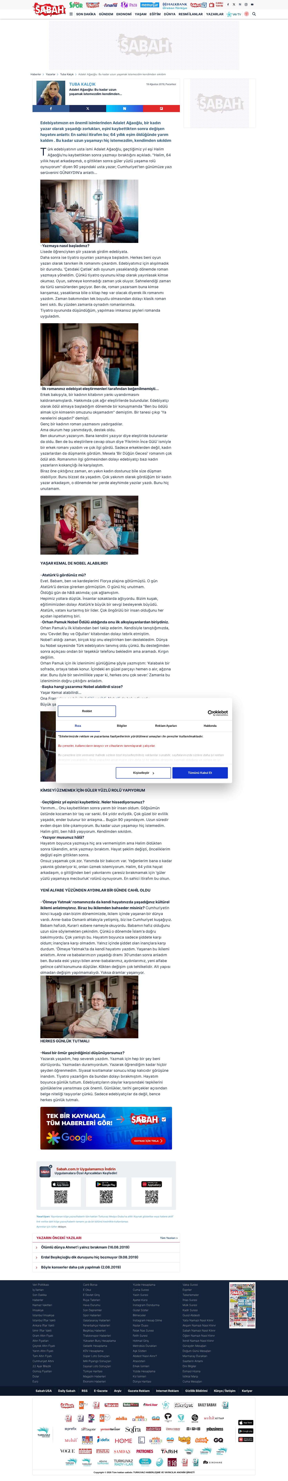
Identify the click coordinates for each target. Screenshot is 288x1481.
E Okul (87, 1289)
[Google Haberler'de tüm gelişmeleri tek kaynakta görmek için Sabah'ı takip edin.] (106, 1130)
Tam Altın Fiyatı (42, 1356)
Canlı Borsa (90, 1284)
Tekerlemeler (191, 1294)
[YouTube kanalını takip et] (252, 4)
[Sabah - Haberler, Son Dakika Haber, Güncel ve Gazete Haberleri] (49, 9)
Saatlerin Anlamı (193, 1361)
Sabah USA (44, 1391)
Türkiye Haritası (92, 1371)
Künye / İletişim (224, 1391)
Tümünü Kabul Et (200, 772)
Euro (35, 1381)
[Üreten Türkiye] (175, 4)
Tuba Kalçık (67, 74)
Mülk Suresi (190, 1305)
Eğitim (155, 14)
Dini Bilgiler (189, 1366)
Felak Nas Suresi (143, 1330)
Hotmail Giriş (141, 1340)
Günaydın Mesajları (194, 1345)
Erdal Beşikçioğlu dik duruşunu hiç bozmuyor (89, 1257)
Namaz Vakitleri (42, 1305)
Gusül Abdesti (191, 1315)
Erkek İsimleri (141, 1366)
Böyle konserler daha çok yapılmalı (80, 1267)
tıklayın (62, 1226)
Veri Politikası (41, 1284)
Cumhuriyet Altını (43, 1361)
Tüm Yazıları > (169, 1237)
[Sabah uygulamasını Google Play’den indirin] (106, 1192)
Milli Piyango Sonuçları (97, 1361)
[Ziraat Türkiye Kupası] (247, 14)
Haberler (36, 74)
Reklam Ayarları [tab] (166, 725)
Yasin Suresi (140, 1294)
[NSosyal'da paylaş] (124, 108)
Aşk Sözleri (140, 1350)
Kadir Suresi (190, 1310)
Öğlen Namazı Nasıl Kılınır (199, 1335)
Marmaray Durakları (195, 1356)
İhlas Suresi (190, 1300)
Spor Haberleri (92, 1315)
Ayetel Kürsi (140, 1300)
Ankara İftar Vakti (43, 1325)
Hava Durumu (91, 1305)
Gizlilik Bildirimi (196, 1391)
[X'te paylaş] (87, 108)
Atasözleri (139, 1361)
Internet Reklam (167, 1391)
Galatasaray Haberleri (96, 1320)
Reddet (87, 711)
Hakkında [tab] (210, 725)
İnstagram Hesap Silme (147, 1320)
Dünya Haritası (142, 1381)
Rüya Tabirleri (91, 1300)
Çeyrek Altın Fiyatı (44, 1345)
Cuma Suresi (141, 1289)
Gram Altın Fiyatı (43, 1335)
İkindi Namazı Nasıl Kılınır (198, 1340)
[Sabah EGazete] (242, 1333)
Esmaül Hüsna (191, 1371)
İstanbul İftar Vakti (44, 1320)
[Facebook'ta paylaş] (51, 108)
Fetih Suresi (140, 1335)
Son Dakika (86, 14)
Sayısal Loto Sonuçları (97, 1366)
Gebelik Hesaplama (95, 1345)
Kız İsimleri (139, 1376)
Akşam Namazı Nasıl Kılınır (199, 1325)
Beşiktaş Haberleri (94, 1330)
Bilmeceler (139, 1315)
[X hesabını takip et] (234, 4)
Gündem (106, 14)
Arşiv (117, 1391)
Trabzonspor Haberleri (97, 1335)
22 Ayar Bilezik (42, 1366)
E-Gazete (101, 1391)
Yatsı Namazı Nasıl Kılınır (198, 1320)
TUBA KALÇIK (82, 84)
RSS (85, 1391)
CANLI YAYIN (219, 4)
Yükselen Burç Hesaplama (99, 1340)
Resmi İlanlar (191, 14)
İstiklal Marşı (190, 1376)
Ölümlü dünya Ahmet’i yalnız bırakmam (85, 1247)
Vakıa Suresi (190, 1284)
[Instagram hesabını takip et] (246, 4)
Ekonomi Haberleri (94, 1381)
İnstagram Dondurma (146, 1305)
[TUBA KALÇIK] (50, 93)
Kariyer (247, 1391)
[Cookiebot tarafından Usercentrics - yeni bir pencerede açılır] (211, 713)
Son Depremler (92, 1310)
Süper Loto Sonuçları (96, 1356)
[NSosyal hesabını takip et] (240, 4)
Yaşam (141, 14)
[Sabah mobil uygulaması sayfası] (46, 1170)
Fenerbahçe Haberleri (96, 1325)
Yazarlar (215, 14)
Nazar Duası (140, 1325)
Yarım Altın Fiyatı (43, 1350)
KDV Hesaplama (93, 1350)
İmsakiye (38, 1310)
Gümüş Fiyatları (42, 1371)
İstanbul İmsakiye (43, 1315)
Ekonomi (123, 14)
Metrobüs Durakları (145, 1345)
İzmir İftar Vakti (42, 1330)
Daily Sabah (66, 1391)
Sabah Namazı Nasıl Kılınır (199, 1330)
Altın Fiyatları (41, 1340)
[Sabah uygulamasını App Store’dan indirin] (61, 1192)
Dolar (36, 1376)
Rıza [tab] (78, 725)
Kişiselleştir (141, 772)
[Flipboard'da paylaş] (161, 108)
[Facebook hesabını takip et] (228, 4)
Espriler (187, 1289)
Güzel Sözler (141, 1310)
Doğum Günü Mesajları (197, 1350)
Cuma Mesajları (192, 1381)
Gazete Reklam (139, 1391)
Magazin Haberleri (94, 1376)
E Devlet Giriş (91, 1294)
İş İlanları (38, 1289)
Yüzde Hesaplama (144, 1284)
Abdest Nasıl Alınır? (145, 1356)
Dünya (170, 14)
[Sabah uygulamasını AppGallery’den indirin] (151, 1192)
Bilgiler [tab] (122, 725)
